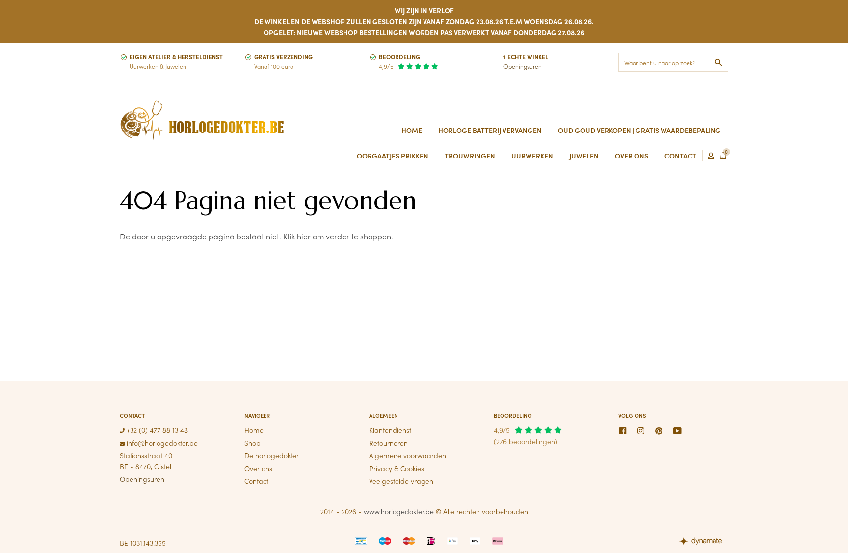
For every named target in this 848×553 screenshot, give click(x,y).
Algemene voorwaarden (407, 455)
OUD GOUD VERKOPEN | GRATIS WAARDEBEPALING (639, 130)
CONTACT (680, 155)
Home (411, 130)
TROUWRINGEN (470, 155)
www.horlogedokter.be (399, 511)
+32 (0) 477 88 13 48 (156, 430)
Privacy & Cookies (396, 468)
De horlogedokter (271, 455)
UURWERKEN (532, 155)
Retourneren (388, 443)
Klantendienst (390, 430)
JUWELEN (584, 155)
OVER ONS (631, 155)
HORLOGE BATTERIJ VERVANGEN (490, 130)
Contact (256, 481)
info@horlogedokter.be (161, 443)
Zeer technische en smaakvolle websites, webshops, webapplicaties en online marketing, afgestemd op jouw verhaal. (703, 542)
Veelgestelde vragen (401, 481)
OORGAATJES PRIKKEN (392, 155)
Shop (252, 443)
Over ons (258, 468)
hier (304, 236)
